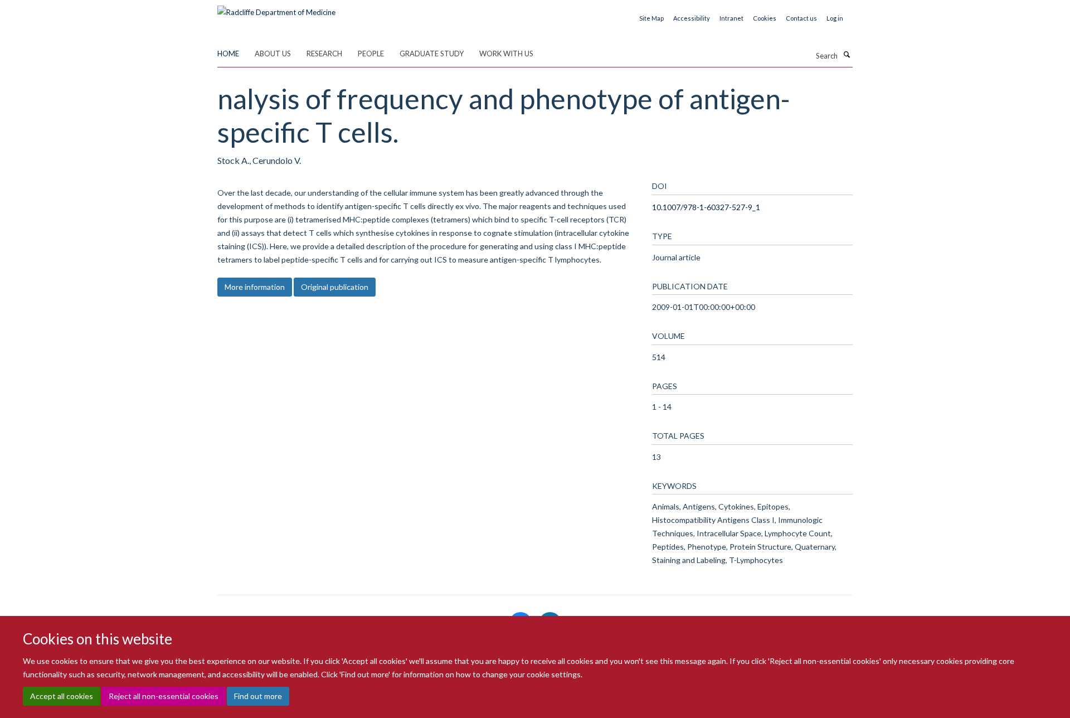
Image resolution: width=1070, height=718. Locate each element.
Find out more (258, 696)
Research (324, 53)
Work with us (506, 53)
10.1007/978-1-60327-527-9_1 (706, 207)
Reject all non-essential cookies (163, 696)
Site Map (651, 18)
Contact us (801, 18)
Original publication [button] (334, 287)
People (371, 53)
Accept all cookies (61, 696)
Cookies (764, 18)
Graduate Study (432, 53)
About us (273, 53)
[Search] (846, 54)
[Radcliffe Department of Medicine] (276, 8)
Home (228, 53)
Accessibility (691, 18)
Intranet (731, 18)
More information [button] (255, 287)
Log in (834, 18)
